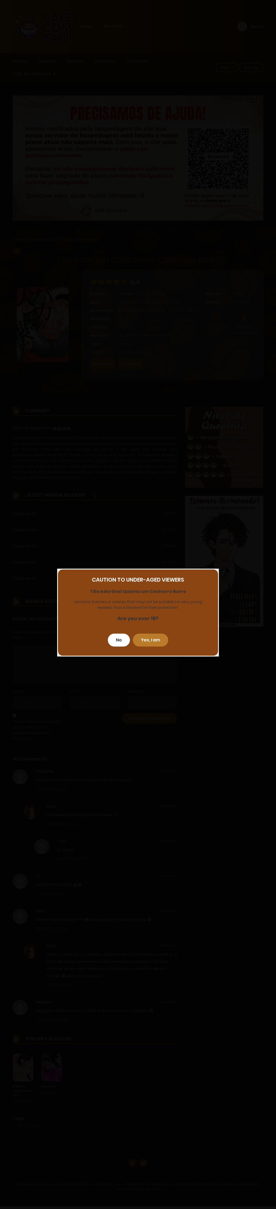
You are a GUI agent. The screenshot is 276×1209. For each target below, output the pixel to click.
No (119, 640)
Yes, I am (150, 640)
